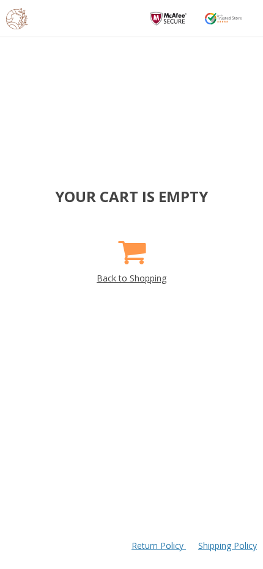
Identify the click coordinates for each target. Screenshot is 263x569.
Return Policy (159, 545)
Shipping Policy (227, 545)
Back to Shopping (131, 278)
